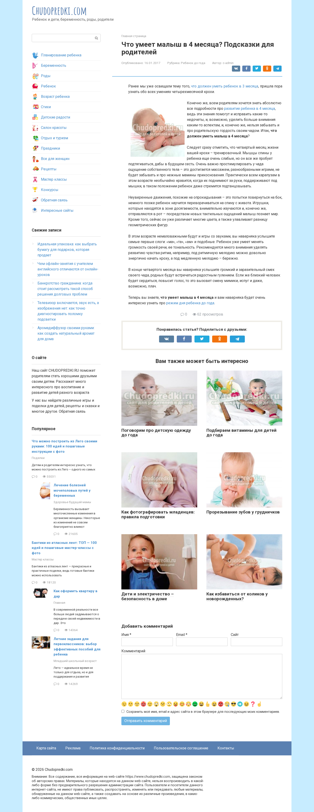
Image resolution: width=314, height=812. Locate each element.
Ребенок (48, 86)
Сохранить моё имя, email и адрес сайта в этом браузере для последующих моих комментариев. (203, 712)
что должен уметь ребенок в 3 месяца (224, 86)
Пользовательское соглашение (181, 748)
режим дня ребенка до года (190, 303)
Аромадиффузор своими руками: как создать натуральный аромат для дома (65, 333)
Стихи (46, 107)
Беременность (53, 65)
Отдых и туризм (54, 138)
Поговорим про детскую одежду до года (156, 433)
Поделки (38, 458)
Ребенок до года (193, 63)
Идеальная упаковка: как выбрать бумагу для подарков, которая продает (67, 249)
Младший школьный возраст (75, 661)
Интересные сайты (57, 210)
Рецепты (49, 169)
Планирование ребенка (61, 55)
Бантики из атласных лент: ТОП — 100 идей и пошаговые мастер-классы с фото (64, 548)
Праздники (50, 148)
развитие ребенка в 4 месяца (249, 108)
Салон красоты (54, 127)
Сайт (235, 634)
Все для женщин (55, 159)
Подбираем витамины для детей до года (241, 433)
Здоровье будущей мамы (72, 502)
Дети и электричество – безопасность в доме (147, 596)
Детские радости (55, 117)
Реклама (72, 748)
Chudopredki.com (59, 10)
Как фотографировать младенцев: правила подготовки (158, 514)
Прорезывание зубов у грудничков (243, 512)
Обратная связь (54, 200)
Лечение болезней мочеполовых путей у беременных (72, 490)
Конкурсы (49, 190)
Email (181, 634)
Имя (126, 634)
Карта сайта (46, 748)
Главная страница (133, 36)
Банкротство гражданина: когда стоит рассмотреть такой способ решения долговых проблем (65, 288)
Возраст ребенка (55, 96)
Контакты (225, 748)
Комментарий (133, 651)
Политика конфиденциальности (117, 748)
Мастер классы (54, 179)
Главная (59, 602)
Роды (46, 76)
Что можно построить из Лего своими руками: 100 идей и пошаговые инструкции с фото (64, 446)
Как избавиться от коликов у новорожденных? (237, 596)
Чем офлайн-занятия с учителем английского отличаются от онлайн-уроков (67, 269)
